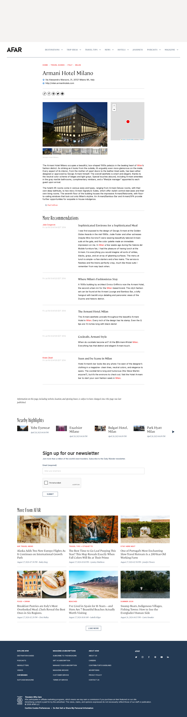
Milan (78, 65)
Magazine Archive (60, 670)
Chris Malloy (44, 617)
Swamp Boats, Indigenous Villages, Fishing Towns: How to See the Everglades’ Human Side (141, 609)
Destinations (52, 50)
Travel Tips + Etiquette (81, 546)
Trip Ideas (72, 50)
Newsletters (23, 665)
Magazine (170, 50)
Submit (50, 494)
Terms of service (60, 680)
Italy (70, 65)
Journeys (138, 50)
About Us (93, 656)
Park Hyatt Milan (154, 429)
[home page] (14, 49)
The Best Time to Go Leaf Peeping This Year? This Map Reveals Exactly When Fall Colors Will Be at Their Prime (92, 554)
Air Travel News (25, 546)
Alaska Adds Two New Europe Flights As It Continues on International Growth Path (41, 554)
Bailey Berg (43, 562)
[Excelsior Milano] (61, 428)
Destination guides (25, 656)
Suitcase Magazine (25, 680)
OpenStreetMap (130, 139)
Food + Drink (23, 601)
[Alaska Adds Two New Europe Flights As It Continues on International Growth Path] (41, 529)
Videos (20, 670)
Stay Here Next (128, 546)
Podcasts (152, 50)
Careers (92, 660)
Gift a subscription (61, 660)
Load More (93, 628)
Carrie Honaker (148, 617)
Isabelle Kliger (95, 617)
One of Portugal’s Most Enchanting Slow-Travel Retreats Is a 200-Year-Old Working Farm (143, 554)
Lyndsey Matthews (97, 562)
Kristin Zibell (48, 358)
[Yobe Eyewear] (22, 428)
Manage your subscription (65, 665)
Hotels (122, 50)
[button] (128, 122)
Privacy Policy (95, 675)
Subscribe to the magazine (65, 656)
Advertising (94, 670)
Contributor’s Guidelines (100, 665)
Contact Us (94, 680)
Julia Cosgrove (49, 225)
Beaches (73, 601)
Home (45, 65)
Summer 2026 (127, 601)
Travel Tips (91, 50)
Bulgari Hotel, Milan (118, 429)
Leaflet (123, 139)
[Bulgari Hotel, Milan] (100, 428)
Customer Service (61, 675)
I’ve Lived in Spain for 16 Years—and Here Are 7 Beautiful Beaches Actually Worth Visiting (92, 609)
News (107, 50)
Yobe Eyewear (40, 427)
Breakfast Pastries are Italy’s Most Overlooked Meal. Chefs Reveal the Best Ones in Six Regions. (41, 609)
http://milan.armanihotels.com (59, 83)
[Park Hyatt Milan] (139, 428)
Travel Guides (58, 65)
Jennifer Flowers (148, 562)
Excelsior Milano (75, 429)
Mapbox (142, 139)
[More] (62, 49)
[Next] (103, 124)
